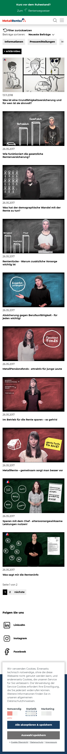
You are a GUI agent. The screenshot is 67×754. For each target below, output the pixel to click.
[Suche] (55, 20)
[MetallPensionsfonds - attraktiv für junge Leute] (33, 343)
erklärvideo (12, 51)
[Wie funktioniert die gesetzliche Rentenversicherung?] (33, 128)
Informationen (14, 41)
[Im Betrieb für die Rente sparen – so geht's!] (33, 394)
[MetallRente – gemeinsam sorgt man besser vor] (33, 444)
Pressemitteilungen (42, 41)
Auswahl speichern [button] (33, 735)
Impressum (51, 742)
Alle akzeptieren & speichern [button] (33, 724)
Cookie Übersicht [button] (19, 742)
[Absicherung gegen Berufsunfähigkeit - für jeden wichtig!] (33, 289)
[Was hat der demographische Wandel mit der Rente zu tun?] (33, 182)
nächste (19, 592)
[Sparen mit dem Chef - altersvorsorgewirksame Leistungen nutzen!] (33, 495)
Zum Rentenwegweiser (33, 10)
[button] (17, 30)
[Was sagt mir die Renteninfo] (33, 549)
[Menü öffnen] (61, 20)
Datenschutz (36, 742)
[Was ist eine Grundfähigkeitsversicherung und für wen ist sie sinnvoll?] (33, 74)
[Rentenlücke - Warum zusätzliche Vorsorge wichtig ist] (33, 235)
